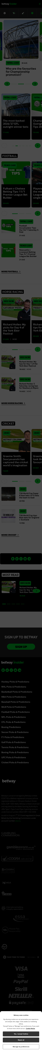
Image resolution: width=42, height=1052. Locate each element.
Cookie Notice (30, 1028)
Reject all (21, 1040)
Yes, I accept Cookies (21, 1034)
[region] (21, 1031)
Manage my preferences (21, 1047)
